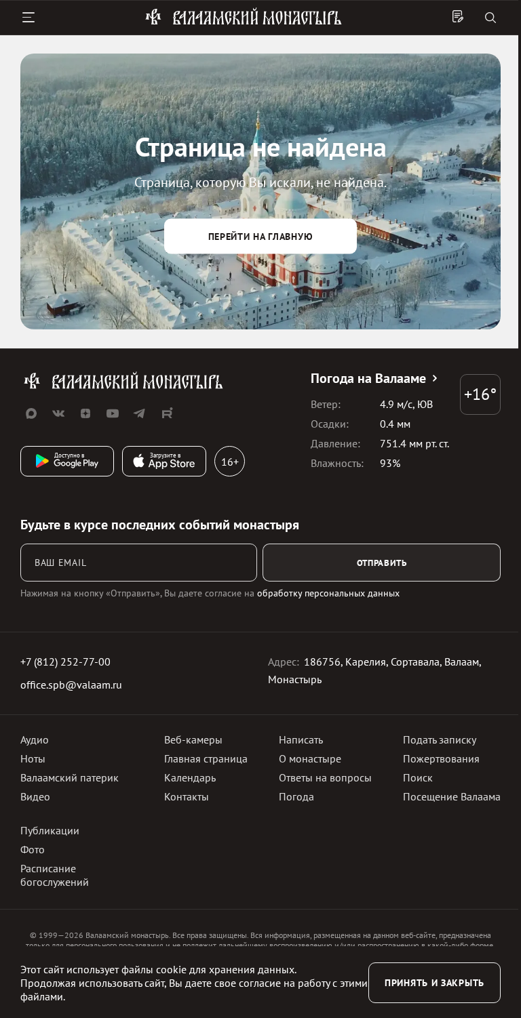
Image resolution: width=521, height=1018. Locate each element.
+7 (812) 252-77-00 (65, 661)
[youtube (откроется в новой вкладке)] (112, 413)
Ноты (32, 758)
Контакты (186, 796)
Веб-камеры (193, 739)
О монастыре (310, 758)
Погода (296, 796)
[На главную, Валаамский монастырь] (243, 22)
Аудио (34, 739)
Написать (301, 739)
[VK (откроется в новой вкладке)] (58, 413)
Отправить (382, 562)
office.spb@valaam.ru (71, 684)
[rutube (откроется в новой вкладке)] (167, 413)
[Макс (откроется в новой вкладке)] (31, 413)
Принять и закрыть (434, 983)
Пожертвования (441, 758)
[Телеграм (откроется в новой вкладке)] (140, 413)
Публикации (49, 830)
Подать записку (439, 739)
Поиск (418, 777)
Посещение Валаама (452, 796)
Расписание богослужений (54, 875)
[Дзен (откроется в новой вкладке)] (85, 413)
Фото (32, 849)
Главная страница (206, 758)
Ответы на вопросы (325, 777)
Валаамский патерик (69, 777)
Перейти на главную (260, 236)
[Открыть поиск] (490, 18)
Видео (35, 796)
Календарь (190, 777)
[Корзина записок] (458, 17)
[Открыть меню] (28, 17)
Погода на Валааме (368, 378)
